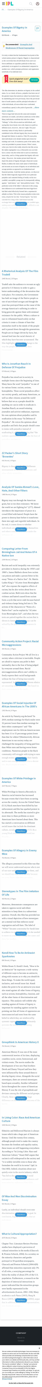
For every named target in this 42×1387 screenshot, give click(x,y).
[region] (21, 1366)
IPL (3, 10)
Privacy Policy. (7, 1379)
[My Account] (38, 4)
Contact (21, 1340)
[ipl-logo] (9, 5)
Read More (21, 344)
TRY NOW (34, 80)
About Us (21, 1337)
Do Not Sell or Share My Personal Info (21, 1383)
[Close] (39, 1348)
